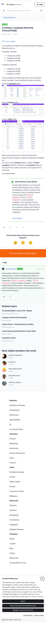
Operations (14, 448)
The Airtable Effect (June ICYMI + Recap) (17, 311)
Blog (11, 548)
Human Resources (17, 453)
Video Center (14, 481)
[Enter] (4, 10)
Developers (14, 515)
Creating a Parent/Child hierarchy (14, 317)
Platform (13, 400)
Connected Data (16, 429)
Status (12, 553)
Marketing (13, 443)
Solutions (13, 434)
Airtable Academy (16, 472)
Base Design (6, 320)
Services (13, 510)
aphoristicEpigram (15, 355)
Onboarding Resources (10, 313)
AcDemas (11, 362)
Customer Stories (16, 491)
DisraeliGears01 (14, 375)
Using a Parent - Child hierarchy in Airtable (17, 324)
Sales (11, 458)
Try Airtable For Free (17, 562)
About (12, 538)
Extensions (14, 415)
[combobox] (23, 10)
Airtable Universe (16, 529)
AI (10, 424)
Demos (12, 486)
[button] (2, 5)
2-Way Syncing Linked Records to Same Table (19, 331)
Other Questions (10, 17)
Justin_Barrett (10, 269)
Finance (12, 462)
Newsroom (13, 558)
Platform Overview (17, 405)
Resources (13, 500)
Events (12, 477)
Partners (13, 505)
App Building (14, 419)
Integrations (14, 410)
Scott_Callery (10, 41)
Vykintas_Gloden (14, 382)
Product (12, 438)
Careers (12, 543)
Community (14, 520)
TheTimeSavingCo (15, 369)
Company (13, 534)
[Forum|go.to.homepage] (14, 4)
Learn (11, 467)
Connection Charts (9, 338)
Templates (13, 524)
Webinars (13, 496)
